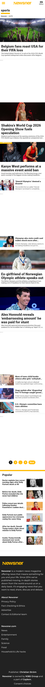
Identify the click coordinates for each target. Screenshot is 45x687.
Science (5, 643)
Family (4, 639)
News (4, 630)
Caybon (27, 679)
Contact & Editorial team (14, 614)
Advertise (6, 610)
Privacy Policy (8, 601)
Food (4, 647)
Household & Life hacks (13, 651)
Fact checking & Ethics (13, 606)
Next (32, 462)
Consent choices (22, 683)
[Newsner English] (22, 3)
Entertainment (9, 634)
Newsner (4, 16)
